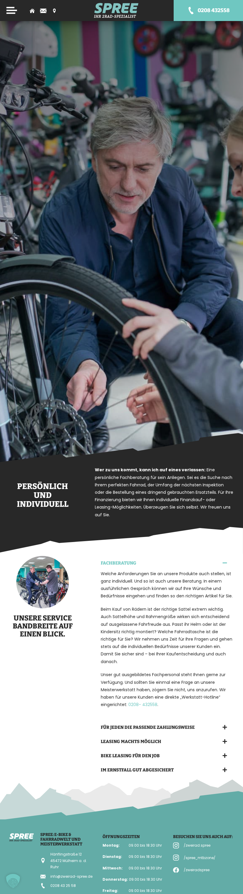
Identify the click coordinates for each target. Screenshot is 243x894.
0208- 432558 (142, 705)
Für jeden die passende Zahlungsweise (148, 727)
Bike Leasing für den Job (130, 755)
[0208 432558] (191, 10)
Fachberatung (118, 563)
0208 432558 (214, 10)
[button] (164, 563)
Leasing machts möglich (131, 741)
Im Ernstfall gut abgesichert (137, 770)
